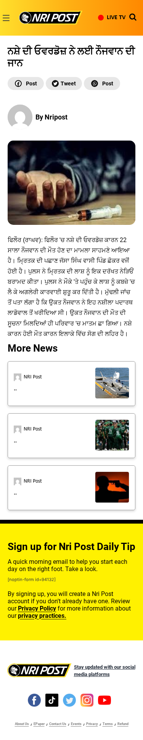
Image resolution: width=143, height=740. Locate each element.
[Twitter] (64, 83)
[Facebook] (26, 83)
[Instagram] (86, 699)
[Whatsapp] (102, 83)
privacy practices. (42, 615)
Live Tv (116, 18)
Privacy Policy (37, 608)
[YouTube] (104, 699)
